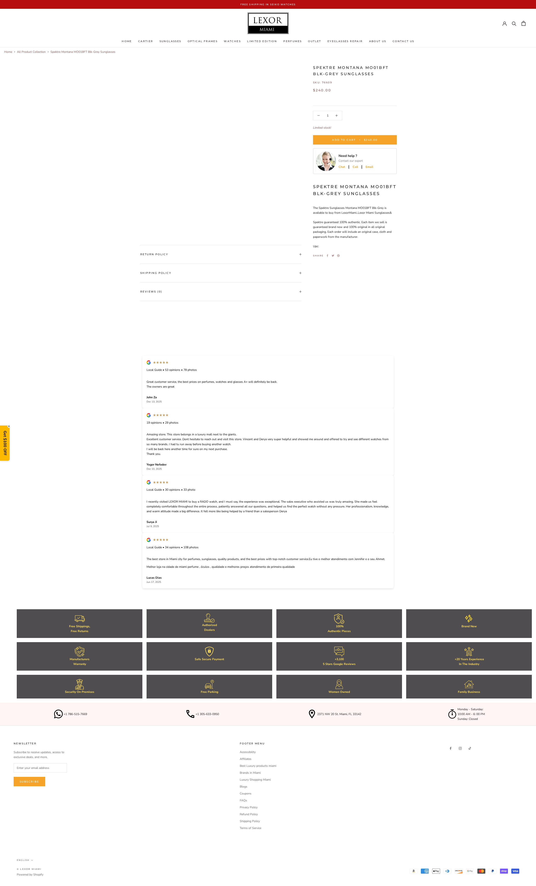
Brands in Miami (250, 773)
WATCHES (232, 41)
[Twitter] (333, 255)
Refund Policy (249, 814)
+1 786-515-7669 (75, 714)
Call (355, 167)
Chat (342, 167)
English (23, 860)
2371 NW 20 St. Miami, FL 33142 (339, 714)
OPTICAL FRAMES (203, 41)
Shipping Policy (155, 272)
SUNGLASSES (170, 41)
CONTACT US (403, 41)
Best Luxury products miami (258, 766)
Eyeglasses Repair (345, 41)
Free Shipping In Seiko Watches (268, 4)
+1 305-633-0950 (207, 714)
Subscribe (29, 781)
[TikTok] (469, 748)
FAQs (243, 800)
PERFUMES (292, 41)
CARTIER (145, 41)
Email (369, 167)
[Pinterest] (338, 255)
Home (127, 41)
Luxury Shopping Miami (255, 780)
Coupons (245, 793)
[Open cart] (524, 23)
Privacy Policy (249, 807)
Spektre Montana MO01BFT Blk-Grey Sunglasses (82, 52)
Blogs (243, 787)
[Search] (514, 23)
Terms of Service (250, 828)
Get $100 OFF (5, 443)
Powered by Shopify (30, 875)
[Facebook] (327, 255)
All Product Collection (31, 52)
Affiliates (245, 759)
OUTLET (314, 41)
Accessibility (248, 752)
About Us (377, 41)
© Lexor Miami (29, 869)
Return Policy (154, 254)
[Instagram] (460, 748)
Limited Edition (262, 41)
